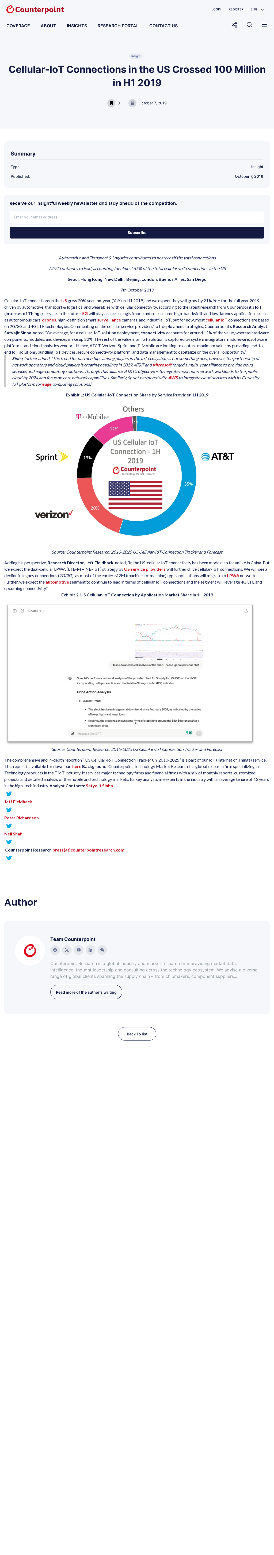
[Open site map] (264, 24)
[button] (257, 9)
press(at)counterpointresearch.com (88, 849)
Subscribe (137, 232)
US (64, 300)
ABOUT (48, 25)
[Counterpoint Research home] (35, 9)
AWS (173, 377)
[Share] (234, 24)
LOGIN (216, 9)
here (76, 766)
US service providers (145, 569)
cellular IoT (216, 319)
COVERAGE (18, 25)
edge (46, 384)
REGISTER (236, 9)
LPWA (233, 575)
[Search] (249, 24)
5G (85, 313)
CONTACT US (163, 25)
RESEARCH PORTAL (118, 25)
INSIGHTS (77, 25)
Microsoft (162, 364)
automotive (57, 581)
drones (49, 319)
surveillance (109, 319)
